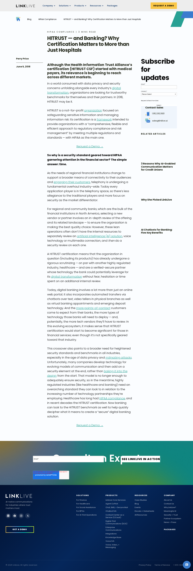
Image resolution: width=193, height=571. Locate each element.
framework (104, 119)
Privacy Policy (145, 565)
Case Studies (141, 500)
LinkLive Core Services (116, 500)
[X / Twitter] (27, 515)
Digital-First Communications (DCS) (116, 522)
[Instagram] (21, 515)
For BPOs (80, 511)
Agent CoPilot (112, 503)
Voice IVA (110, 541)
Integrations (111, 533)
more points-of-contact (93, 308)
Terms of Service (162, 565)
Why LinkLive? (170, 507)
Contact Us (169, 503)
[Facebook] (14, 515)
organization (93, 110)
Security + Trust (171, 515)
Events (138, 507)
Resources (95, 5)
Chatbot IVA (111, 511)
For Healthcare (83, 503)
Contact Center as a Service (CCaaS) (115, 516)
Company (169, 495)
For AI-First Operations (86, 515)
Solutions (82, 495)
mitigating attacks (119, 358)
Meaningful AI (170, 511)
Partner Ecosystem (172, 518)
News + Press (170, 522)
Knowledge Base (113, 537)
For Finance (81, 500)
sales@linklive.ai (160, 120)
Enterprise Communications (113, 528)
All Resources (141, 515)
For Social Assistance (86, 507)
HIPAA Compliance (47, 19)
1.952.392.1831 (158, 113)
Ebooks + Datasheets (144, 511)
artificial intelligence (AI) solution (99, 236)
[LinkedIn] (8, 515)
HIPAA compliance (112, 398)
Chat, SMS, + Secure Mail (117, 507)
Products (112, 495)
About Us (168, 500)
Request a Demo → (89, 146)
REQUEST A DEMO (163, 5)
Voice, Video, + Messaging (112, 546)
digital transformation (66, 277)
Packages (112, 5)
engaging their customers (72, 182)
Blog (29, 19)
